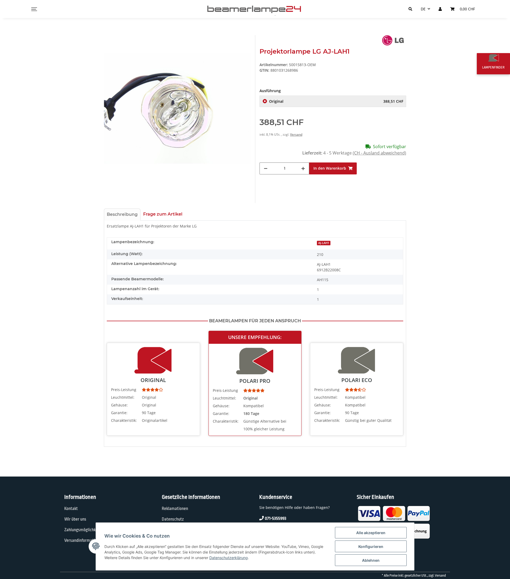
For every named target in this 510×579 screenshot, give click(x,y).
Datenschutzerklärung (228, 557)
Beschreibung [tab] (122, 214)
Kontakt (71, 508)
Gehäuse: (119, 405)
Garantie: (119, 412)
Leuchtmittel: (122, 397)
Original (336, 101)
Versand (296, 134)
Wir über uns (75, 519)
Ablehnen (371, 560)
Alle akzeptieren (370, 532)
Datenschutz (173, 519)
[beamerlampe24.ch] (255, 9)
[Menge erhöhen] (303, 168)
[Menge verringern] (265, 168)
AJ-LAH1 (323, 243)
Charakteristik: (124, 420)
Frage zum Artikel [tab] (162, 214)
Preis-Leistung (123, 389)
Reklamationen (175, 508)
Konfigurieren (370, 546)
